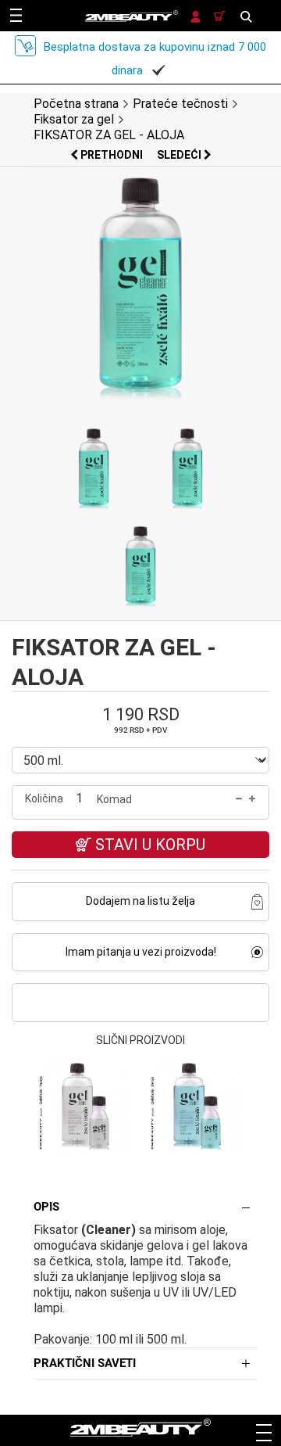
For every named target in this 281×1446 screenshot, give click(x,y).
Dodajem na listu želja (140, 901)
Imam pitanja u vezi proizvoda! (141, 951)
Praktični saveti (85, 1363)
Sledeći (180, 155)
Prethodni (111, 155)
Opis (46, 1207)
